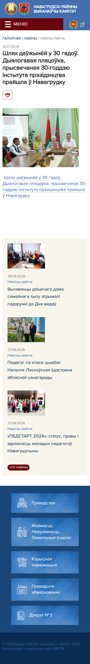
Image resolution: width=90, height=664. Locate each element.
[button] (8, 24)
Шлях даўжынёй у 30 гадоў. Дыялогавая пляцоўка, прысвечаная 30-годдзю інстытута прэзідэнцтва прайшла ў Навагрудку (44, 186)
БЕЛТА (59, 648)
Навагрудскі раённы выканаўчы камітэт (55, 9)
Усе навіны (19, 467)
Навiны (30, 38)
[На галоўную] (11, 9)
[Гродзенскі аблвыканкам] (76, 24)
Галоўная (11, 38)
